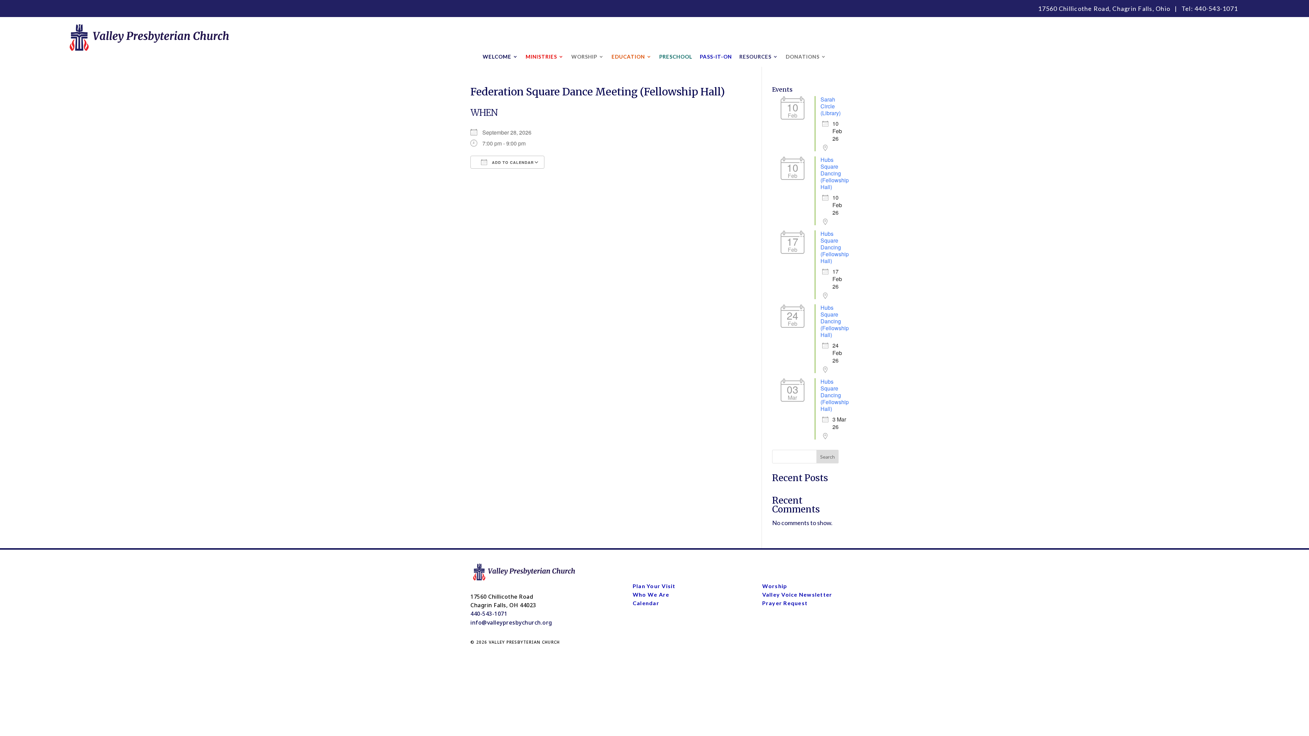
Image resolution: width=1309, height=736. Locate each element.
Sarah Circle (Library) (831, 106)
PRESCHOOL (675, 57)
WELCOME (497, 57)
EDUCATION (628, 57)
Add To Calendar (512, 162)
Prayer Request (785, 603)
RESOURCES (755, 57)
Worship (774, 586)
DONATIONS (802, 57)
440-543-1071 (1216, 8)
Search (827, 457)
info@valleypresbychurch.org (511, 622)
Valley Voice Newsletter (797, 594)
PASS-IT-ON (716, 57)
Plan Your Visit (654, 586)
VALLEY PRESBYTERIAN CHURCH (524, 642)
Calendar (646, 603)
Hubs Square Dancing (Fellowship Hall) (835, 173)
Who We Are (651, 594)
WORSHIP (584, 57)
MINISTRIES (541, 57)
